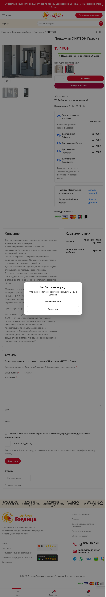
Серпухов (53, 309)
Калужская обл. (53, 301)
